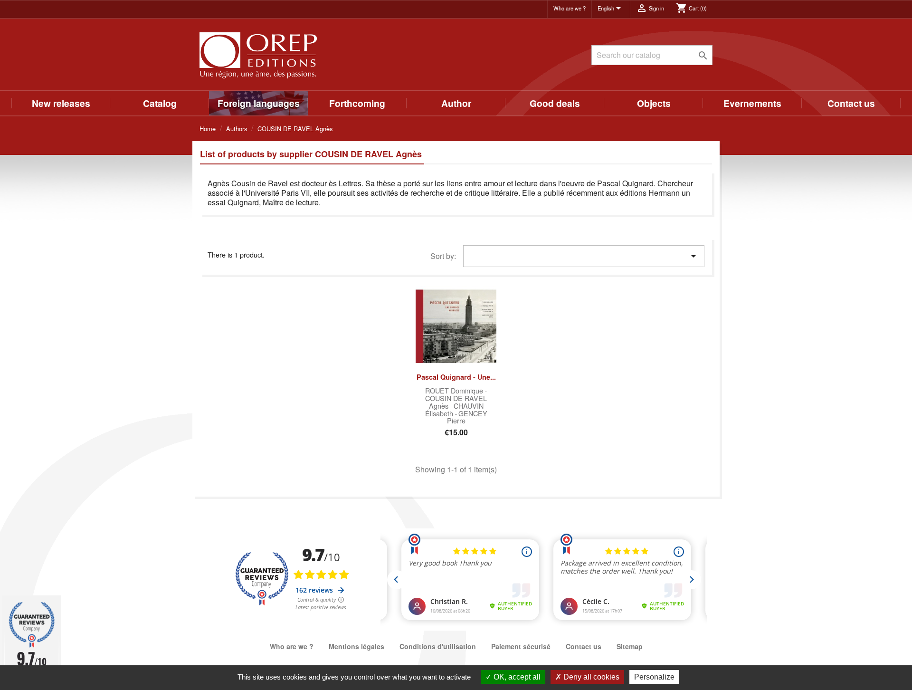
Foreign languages (259, 103)
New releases (61, 103)
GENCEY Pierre (467, 417)
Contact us (851, 103)
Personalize (654, 677)
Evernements (752, 103)
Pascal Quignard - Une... (456, 377)
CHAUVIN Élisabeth (454, 409)
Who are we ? (569, 8)
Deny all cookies (590, 677)
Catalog (160, 103)
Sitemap (630, 646)
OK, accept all (516, 677)
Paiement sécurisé (521, 646)
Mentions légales (356, 646)
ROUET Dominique (455, 390)
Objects (654, 103)
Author (456, 103)
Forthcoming (357, 103)
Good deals (555, 103)
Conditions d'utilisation (437, 646)
